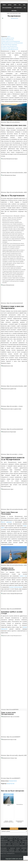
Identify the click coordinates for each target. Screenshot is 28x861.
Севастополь (14, 10)
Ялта (25, 7)
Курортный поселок (18, 7)
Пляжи (15, 4)
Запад (24, 4)
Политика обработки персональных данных (11, 856)
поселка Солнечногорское (15, 587)
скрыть (8, 36)
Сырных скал (23, 576)
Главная (4, 4)
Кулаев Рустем (10, 783)
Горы (20, 4)
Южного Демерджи (6, 522)
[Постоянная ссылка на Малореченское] (14, 26)
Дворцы (9, 4)
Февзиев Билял (13, 781)
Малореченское (14, 16)
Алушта (8, 13)
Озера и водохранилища (7, 7)
